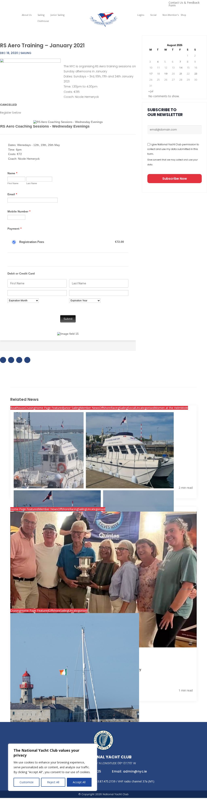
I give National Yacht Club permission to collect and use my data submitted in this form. (173, 149)
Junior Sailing (57, 15)
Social (153, 15)
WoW (184, 408)
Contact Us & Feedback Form (184, 4)
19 (165, 73)
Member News (89, 408)
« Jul (150, 91)
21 (180, 73)
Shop (183, 15)
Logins (140, 15)
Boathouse (17, 408)
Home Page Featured (49, 408)
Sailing (41, 15)
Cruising (30, 408)
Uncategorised (144, 408)
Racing (115, 408)
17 (150, 73)
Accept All (79, 782)
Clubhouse (43, 21)
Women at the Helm (167, 408)
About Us (27, 15)
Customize (27, 782)
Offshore (105, 408)
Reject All (53, 782)
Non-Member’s (171, 15)
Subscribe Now (174, 178)
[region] (52, 767)
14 (180, 67)
